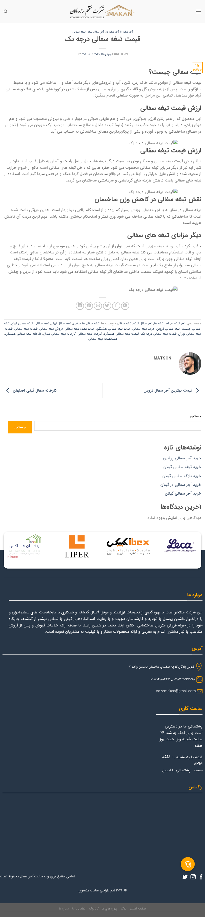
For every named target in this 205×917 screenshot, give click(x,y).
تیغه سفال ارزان (61, 323)
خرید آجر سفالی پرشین (182, 458)
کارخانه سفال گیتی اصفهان (34, 390)
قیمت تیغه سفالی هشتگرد (121, 333)
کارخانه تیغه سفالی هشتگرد (23, 333)
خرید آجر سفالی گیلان (183, 493)
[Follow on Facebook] (201, 877)
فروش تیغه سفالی (51, 328)
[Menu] (198, 11)
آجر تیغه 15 (112, 32)
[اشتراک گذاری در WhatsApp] (125, 306)
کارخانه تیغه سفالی (90, 333)
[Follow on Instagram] (193, 877)
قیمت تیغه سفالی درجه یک (158, 333)
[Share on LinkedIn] (80, 306)
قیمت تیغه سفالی (26, 328)
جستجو (195, 416)
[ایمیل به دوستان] (98, 306)
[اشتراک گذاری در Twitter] (107, 306)
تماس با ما (79, 908)
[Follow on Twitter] (185, 877)
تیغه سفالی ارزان (22, 323)
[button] (188, 864)
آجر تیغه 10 (126, 32)
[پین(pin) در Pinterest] (89, 306)
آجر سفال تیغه (95, 32)
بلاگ (123, 908)
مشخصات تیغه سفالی (102, 338)
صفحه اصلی (138, 908)
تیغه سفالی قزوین (168, 328)
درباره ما (64, 908)
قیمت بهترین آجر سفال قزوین (168, 390)
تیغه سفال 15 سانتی (86, 323)
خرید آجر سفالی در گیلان (180, 485)
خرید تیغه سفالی (143, 328)
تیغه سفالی (79, 32)
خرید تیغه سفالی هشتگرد (113, 328)
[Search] (6, 11)
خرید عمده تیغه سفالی (79, 328)
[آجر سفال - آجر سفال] (102, 11)
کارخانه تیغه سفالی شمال (59, 333)
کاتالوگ (93, 908)
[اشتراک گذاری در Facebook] (116, 306)
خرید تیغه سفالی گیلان (182, 467)
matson (88, 54)
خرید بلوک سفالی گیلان (181, 476)
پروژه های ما (109, 908)
